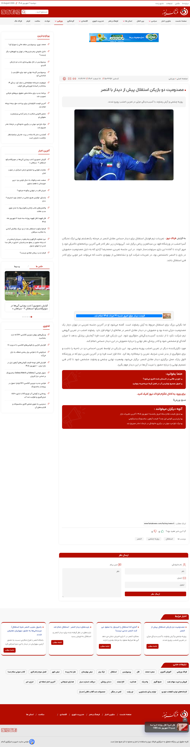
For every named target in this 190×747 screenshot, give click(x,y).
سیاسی (154, 21)
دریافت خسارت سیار (87, 682)
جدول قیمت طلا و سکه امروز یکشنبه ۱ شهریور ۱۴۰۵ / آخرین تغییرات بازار (150, 414)
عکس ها (39, 266)
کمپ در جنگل (116, 691)
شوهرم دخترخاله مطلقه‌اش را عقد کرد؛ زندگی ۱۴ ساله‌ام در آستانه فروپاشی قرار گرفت (27, 84)
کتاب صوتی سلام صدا (16, 672)
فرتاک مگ (18, 21)
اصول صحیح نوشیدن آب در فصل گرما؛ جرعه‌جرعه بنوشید (156, 383)
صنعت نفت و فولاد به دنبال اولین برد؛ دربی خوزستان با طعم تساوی (29, 182)
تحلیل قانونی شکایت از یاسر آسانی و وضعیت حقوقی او (28, 115)
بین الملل (140, 21)
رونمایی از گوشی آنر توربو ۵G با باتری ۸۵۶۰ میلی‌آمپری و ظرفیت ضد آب (28, 395)
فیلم (28, 21)
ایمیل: (179, 578)
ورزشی (60, 21)
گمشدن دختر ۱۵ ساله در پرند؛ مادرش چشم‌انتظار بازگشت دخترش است (27, 136)
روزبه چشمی (153, 539)
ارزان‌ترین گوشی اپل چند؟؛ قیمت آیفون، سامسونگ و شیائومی (155, 419)
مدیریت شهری (98, 21)
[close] (185, 720)
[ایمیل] (69, 78)
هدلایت (133, 682)
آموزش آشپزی (165, 672)
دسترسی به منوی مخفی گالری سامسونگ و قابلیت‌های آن (29, 406)
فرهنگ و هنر (113, 21)
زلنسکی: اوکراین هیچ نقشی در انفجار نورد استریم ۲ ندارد (26, 199)
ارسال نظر (155, 594)
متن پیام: (114, 565)
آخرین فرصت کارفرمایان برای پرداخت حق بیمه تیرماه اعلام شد (25, 105)
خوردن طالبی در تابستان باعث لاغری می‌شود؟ (161, 379)
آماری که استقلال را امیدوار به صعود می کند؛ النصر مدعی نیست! (119, 629)
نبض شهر (56, 672)
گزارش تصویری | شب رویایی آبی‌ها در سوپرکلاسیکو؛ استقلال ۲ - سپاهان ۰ (25, 161)
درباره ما (185, 3)
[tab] (38, 266)
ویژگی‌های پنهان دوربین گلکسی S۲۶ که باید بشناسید (28, 336)
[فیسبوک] (13, 11)
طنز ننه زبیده (70, 672)
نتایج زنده (160, 3)
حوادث (47, 21)
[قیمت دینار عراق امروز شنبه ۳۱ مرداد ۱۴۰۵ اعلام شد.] (167, 316)
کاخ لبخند (120, 682)
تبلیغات (169, 3)
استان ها (128, 21)
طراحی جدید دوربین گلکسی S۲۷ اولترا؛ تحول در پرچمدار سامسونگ (27, 385)
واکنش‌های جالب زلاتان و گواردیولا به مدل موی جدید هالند (27, 209)
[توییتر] (3, 11)
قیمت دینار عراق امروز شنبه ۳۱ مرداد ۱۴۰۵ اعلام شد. (119, 315)
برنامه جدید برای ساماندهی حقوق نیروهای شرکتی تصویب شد (26, 95)
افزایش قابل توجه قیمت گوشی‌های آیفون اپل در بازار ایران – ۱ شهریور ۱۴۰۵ (26, 364)
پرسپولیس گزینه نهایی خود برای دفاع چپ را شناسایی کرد (28, 74)
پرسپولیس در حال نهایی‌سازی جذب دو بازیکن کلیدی (28, 63)
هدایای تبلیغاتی (67, 682)
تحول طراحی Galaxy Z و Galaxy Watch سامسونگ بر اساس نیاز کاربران (26, 374)
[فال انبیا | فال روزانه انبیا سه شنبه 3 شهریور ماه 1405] (182, 727)
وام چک (145, 682)
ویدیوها (17, 266)
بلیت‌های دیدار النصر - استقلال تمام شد (71, 627)
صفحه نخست (181, 21)
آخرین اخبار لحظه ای (47, 682)
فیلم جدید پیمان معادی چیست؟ (33, 253)
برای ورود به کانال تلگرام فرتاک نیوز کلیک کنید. (161, 394)
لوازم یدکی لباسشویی (147, 691)
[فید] (18, 11)
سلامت (37, 21)
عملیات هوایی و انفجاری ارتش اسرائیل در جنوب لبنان (27, 171)
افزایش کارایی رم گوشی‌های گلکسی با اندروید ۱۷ (27, 345)
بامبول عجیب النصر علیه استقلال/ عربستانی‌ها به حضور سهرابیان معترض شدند (24, 631)
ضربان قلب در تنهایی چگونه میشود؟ (31, 190)
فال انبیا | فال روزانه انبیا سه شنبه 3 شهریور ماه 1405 (162, 726)
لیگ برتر (101, 672)
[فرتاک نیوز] (175, 15)
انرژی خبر (29, 682)
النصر (139, 539)
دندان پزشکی (106, 682)
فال (138, 672)
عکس (177, 3)
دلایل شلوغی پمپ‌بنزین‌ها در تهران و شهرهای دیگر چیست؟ (26, 53)
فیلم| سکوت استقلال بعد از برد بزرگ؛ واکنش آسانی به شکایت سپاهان (26, 230)
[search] (23, 12)
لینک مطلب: (180, 523)
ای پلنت (130, 691)
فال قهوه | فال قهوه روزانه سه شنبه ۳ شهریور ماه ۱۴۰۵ (26, 220)
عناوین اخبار (166, 21)
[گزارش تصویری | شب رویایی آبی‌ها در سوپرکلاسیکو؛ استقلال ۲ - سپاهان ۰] (27, 285)
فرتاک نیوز (171, 238)
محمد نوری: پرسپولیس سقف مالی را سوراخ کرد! (27, 44)
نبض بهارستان (87, 672)
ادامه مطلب (152, 646)
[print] (64, 78)
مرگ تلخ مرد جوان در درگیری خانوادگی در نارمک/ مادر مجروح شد (154, 423)
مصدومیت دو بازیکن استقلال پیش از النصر (168, 629)
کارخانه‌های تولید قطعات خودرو (174, 691)
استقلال (169, 539)
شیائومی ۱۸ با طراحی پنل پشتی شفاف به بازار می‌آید (28, 354)
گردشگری (70, 21)
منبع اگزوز (158, 682)
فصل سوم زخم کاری (38, 672)
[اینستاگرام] (8, 11)
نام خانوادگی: (176, 565)
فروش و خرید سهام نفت (177, 682)
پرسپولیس (126, 672)
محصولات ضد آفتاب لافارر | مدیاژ (92, 691)
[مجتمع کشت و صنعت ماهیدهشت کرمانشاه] (124, 37)
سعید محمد (150, 672)
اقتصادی (84, 21)
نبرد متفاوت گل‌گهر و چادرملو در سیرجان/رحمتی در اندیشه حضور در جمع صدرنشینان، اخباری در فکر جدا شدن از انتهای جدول (25, 242)
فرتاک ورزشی (182, 672)
